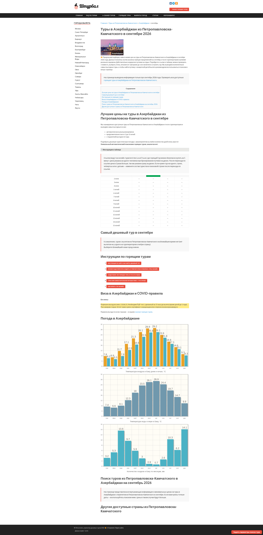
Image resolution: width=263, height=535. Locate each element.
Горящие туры (125, 15)
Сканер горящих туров (179, 9)
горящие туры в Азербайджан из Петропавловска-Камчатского (130, 80)
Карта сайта (119, 528)
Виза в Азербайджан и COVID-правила (115, 99)
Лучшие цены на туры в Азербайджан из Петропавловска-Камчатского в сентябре (130, 92)
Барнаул (78, 39)
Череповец (79, 101)
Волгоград (79, 46)
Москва (78, 29)
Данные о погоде (79, 531)
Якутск (77, 108)
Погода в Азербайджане (110, 102)
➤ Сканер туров (108, 15)
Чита (77, 104)
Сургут (77, 80)
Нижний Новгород (82, 63)
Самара (78, 77)
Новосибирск (80, 66)
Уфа (76, 90)
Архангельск (79, 36)
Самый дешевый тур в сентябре (113, 95)
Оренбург (78, 73)
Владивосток (80, 43)
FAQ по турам (91, 15)
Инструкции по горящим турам (112, 97)
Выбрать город (140, 15)
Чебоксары (79, 97)
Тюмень (78, 87)
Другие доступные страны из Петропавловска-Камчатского (122, 106)
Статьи (155, 15)
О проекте (111, 528)
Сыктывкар (79, 84)
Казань (77, 53)
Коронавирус (169, 15)
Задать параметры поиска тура (246, 532)
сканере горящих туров (143, 312)
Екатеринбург (80, 50)
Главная (79, 15)
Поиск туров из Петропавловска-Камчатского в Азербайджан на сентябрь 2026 (129, 104)
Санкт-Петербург (81, 32)
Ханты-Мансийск (81, 94)
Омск (77, 70)
